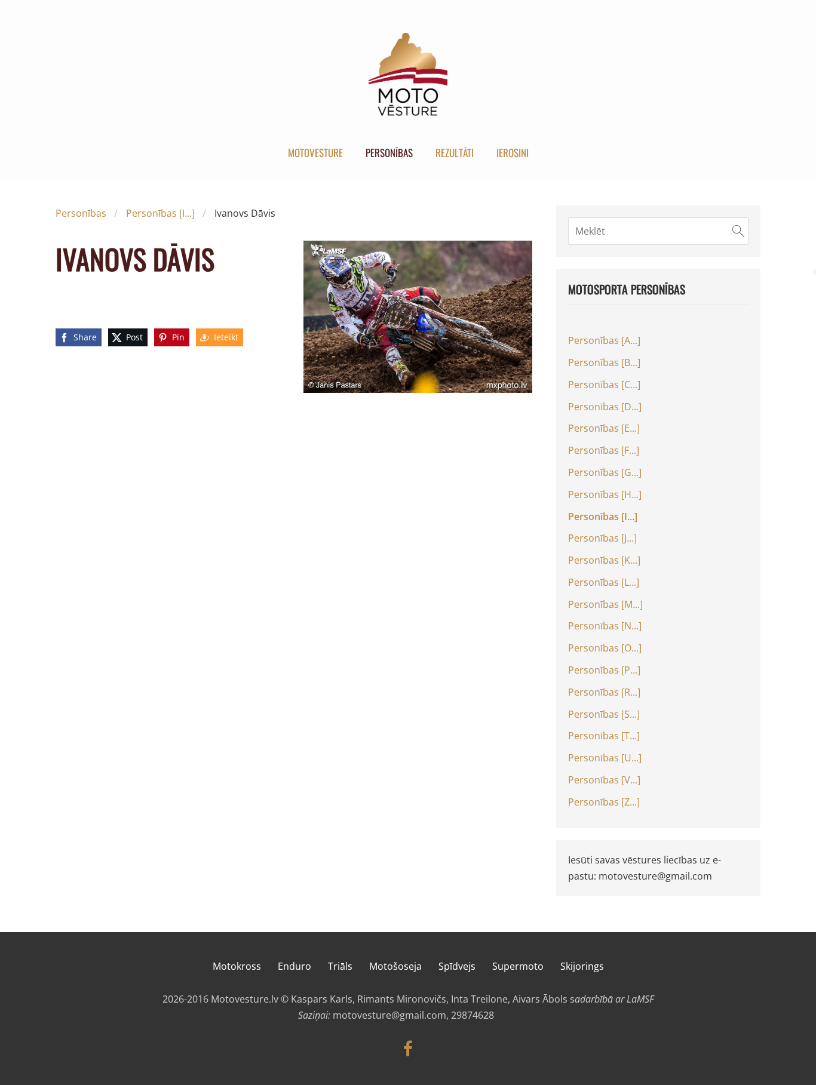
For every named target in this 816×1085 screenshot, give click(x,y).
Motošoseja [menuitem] (395, 966)
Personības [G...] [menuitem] (605, 472)
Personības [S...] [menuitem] (604, 714)
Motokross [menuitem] (237, 966)
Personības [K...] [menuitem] (604, 560)
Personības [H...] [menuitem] (605, 494)
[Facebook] (408, 1048)
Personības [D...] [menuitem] (605, 406)
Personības (81, 213)
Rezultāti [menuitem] (454, 152)
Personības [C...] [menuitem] (604, 384)
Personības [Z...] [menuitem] (604, 802)
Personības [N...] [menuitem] (605, 625)
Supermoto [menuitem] (518, 966)
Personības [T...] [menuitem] (604, 735)
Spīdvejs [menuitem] (457, 966)
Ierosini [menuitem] (512, 152)
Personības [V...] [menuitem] (604, 779)
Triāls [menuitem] (340, 966)
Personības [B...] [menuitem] (604, 362)
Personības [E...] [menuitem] (604, 428)
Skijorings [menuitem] (582, 966)
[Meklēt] (738, 231)
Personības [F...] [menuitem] (603, 450)
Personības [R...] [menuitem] (604, 692)
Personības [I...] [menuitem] (602, 516)
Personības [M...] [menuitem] (605, 604)
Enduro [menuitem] (294, 966)
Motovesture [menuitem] (315, 152)
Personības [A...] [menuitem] (604, 340)
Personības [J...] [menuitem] (602, 538)
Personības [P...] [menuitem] (604, 670)
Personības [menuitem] (389, 152)
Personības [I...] (160, 213)
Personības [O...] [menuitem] (605, 647)
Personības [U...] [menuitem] (605, 757)
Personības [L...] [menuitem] (603, 582)
